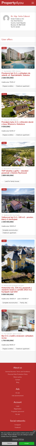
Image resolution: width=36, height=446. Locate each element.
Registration (17, 409)
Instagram (17, 425)
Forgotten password (17, 411)
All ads (17, 393)
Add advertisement (18, 396)
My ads (17, 414)
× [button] (34, 431)
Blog (17, 382)
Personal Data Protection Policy (18, 374)
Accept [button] (26, 443)
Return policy (18, 377)
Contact (17, 380)
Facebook (18, 427)
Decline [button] (9, 443)
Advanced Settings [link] (18, 439)
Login (17, 406)
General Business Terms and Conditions (17, 372)
